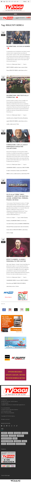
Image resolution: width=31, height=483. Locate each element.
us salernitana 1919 (24, 173)
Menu (25, 1)
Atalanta (8, 220)
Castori (18, 280)
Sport (19, 64)
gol (12, 283)
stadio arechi (13, 124)
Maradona (25, 118)
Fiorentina (20, 118)
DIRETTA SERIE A (10, 67)
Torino (17, 286)
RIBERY (15, 283)
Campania (24, 433)
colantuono (19, 167)
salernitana (21, 70)
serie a (25, 70)
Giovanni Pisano (10, 226)
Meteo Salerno (8, 297)
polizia (15, 438)
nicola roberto (9, 229)
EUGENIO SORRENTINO (23, 223)
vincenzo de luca (21, 443)
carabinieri (4, 435)
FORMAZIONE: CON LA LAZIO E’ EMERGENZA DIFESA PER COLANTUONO (17, 146)
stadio (7, 124)
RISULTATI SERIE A (14, 70)
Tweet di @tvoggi (5, 475)
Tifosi (17, 124)
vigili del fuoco (11, 443)
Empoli (15, 118)
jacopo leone (17, 226)
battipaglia (17, 433)
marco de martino (24, 226)
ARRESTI (4, 433)
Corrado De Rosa (10, 223)
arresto (10, 433)
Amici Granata (24, 217)
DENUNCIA (20, 435)
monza (22, 67)
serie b (3, 443)
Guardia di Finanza (6, 438)
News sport (15, 64)
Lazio (21, 170)
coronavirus (12, 435)
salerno (24, 441)
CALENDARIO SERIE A (11, 167)
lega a (19, 67)
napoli (7, 121)
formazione (13, 170)
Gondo (17, 170)
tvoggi (11, 232)
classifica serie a (10, 118)
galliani (16, 67)
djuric (9, 170)
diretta (16, 223)
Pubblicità (3, 449)
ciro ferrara (23, 220)
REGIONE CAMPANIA (7, 441)
